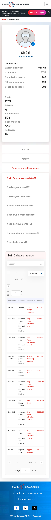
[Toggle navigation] (46, 4)
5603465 (40, 412)
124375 (39, 307)
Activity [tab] (25, 158)
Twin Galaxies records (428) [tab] (22, 177)
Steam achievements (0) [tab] (20, 205)
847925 (40, 319)
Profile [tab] (25, 149)
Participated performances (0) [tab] (23, 232)
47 (38, 450)
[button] (8, 286)
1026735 (40, 356)
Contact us (17, 492)
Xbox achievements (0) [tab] (19, 223)
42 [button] (16, 279)
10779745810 (41, 400)
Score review (34, 492)
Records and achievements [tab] (25, 168)
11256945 (40, 431)
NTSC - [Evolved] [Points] (30, 358)
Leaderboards (26, 499)
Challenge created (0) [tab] (18, 196)
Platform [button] (11, 300)
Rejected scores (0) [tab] (17, 241)
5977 (39, 370)
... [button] (10, 279)
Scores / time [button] (42, 300)
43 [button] (22, 279)
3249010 (40, 337)
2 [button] (16, 272)
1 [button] (12, 272)
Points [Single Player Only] (31, 309)
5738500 (40, 382)
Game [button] (20, 300)
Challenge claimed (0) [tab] (18, 187)
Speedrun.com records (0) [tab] (21, 214)
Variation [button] (30, 300)
